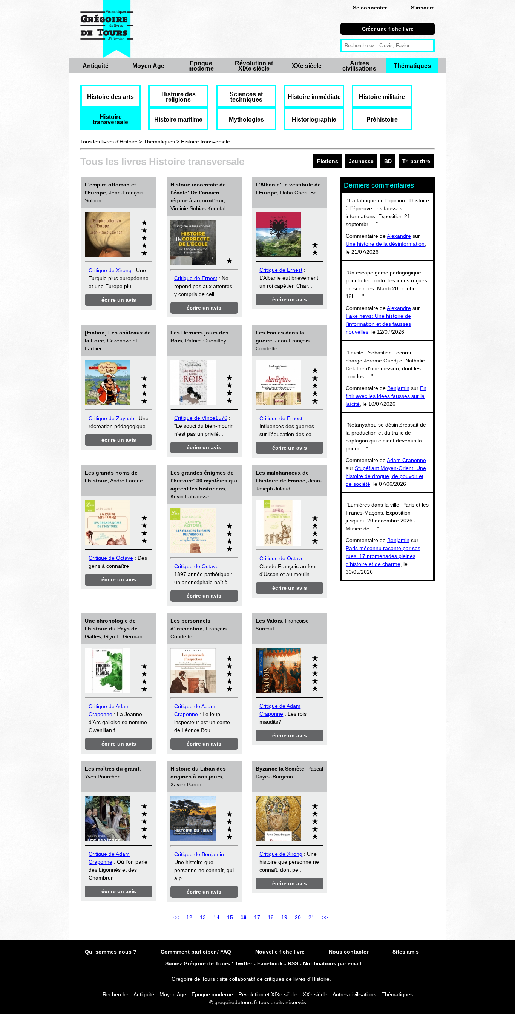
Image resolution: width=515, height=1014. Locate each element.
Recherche (116, 994)
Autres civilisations (359, 66)
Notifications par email (332, 963)
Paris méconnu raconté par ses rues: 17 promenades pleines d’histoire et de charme (383, 556)
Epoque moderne (201, 66)
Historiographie (314, 119)
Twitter (243, 963)
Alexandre (399, 236)
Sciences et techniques (246, 97)
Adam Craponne (406, 460)
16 (244, 917)
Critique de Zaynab (111, 418)
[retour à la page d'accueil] (106, 29)
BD (388, 161)
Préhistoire (382, 119)
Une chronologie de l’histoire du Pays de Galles (111, 629)
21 (311, 917)
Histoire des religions (178, 97)
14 (216, 917)
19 (284, 917)
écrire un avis (118, 300)
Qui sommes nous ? (110, 952)
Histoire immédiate (314, 97)
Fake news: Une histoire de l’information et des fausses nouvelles (378, 324)
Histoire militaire (382, 97)
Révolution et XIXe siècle (254, 66)
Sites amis (405, 952)
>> (325, 917)
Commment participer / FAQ (196, 952)
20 (298, 917)
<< (176, 917)
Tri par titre (416, 161)
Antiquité (96, 66)
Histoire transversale (110, 119)
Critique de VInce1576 (200, 418)
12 (189, 917)
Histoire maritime (178, 119)
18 (271, 917)
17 (257, 917)
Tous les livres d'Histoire (109, 142)
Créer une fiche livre (388, 29)
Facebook (270, 963)
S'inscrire (423, 8)
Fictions (327, 161)
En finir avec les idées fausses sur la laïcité (386, 396)
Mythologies (246, 119)
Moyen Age (148, 66)
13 (203, 917)
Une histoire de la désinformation (385, 244)
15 (230, 917)
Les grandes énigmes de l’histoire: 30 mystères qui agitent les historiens (203, 481)
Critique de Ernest (195, 278)
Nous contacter (348, 952)
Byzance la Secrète (280, 769)
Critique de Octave (111, 558)
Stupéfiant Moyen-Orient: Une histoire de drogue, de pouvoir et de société (386, 476)
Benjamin (398, 388)
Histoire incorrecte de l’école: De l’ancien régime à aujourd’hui (198, 192)
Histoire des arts (110, 97)
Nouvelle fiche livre (280, 952)
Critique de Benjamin (199, 854)
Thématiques (412, 66)
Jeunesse (361, 161)
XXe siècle (307, 66)
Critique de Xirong (110, 270)
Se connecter (370, 8)
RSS (293, 963)
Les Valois (269, 621)
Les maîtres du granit (112, 769)
